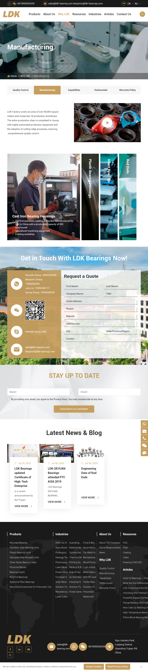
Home (14, 76)
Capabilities (74, 90)
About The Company (109, 542)
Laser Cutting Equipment (62, 596)
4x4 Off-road (89, 577)
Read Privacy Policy (118, 666)
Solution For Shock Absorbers (76, 587)
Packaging (61, 552)
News (102, 552)
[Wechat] (144, 445)
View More (23, 506)
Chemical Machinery (76, 557)
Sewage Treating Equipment (62, 557)
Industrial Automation (76, 582)
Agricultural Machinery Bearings (62, 547)
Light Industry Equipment (90, 567)
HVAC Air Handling (62, 542)
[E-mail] (144, 431)
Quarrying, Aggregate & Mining (76, 542)
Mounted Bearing (18, 542)
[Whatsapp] (144, 423)
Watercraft (88, 596)
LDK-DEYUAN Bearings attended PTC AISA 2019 (56, 475)
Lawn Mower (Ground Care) (62, 567)
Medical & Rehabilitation (76, 567)
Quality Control (20, 90)
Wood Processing (90, 562)
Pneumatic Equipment (90, 591)
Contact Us (124, 14)
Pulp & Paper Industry (76, 572)
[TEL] (144, 438)
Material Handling (76, 547)
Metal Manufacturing (90, 572)
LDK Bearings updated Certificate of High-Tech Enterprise (23, 477)
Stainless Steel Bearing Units (24, 547)
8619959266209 (25, 3)
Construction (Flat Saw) (76, 552)
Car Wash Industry (90, 552)
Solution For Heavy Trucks (62, 587)
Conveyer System (62, 577)
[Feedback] (144, 452)
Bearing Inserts (17, 572)
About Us (49, 14)
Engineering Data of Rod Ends (88, 473)
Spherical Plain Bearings (22, 582)
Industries (95, 14)
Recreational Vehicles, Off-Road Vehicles (62, 591)
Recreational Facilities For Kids (90, 557)
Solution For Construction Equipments (90, 587)
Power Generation (76, 591)
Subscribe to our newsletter (74, 409)
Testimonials (100, 90)
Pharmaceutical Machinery (62, 562)
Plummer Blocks (18, 567)
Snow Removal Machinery (90, 547)
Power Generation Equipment (62, 572)
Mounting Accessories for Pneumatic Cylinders (31, 587)
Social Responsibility (110, 547)
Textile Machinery (90, 582)
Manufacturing (41, 76)
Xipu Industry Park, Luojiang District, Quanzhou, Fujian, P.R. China (126, 646)
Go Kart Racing (76, 577)
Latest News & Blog (74, 433)
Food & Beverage (90, 542)
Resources (79, 14)
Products (34, 14)
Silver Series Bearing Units (23, 562)
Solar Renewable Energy (62, 582)
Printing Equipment (76, 562)
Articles (109, 14)
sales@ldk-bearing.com (60, 3)
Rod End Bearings (19, 577)
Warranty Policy (127, 90)
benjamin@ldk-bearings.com (88, 3)
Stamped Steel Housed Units (24, 557)
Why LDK (64, 14)
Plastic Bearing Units (20, 552)
